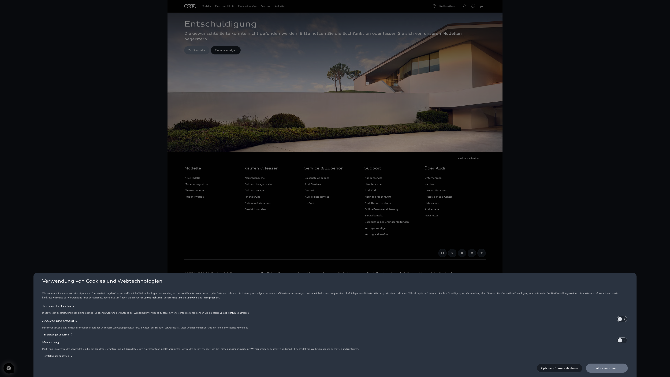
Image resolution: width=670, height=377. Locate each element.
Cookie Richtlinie (153, 297)
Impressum (212, 297)
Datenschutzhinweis (186, 297)
